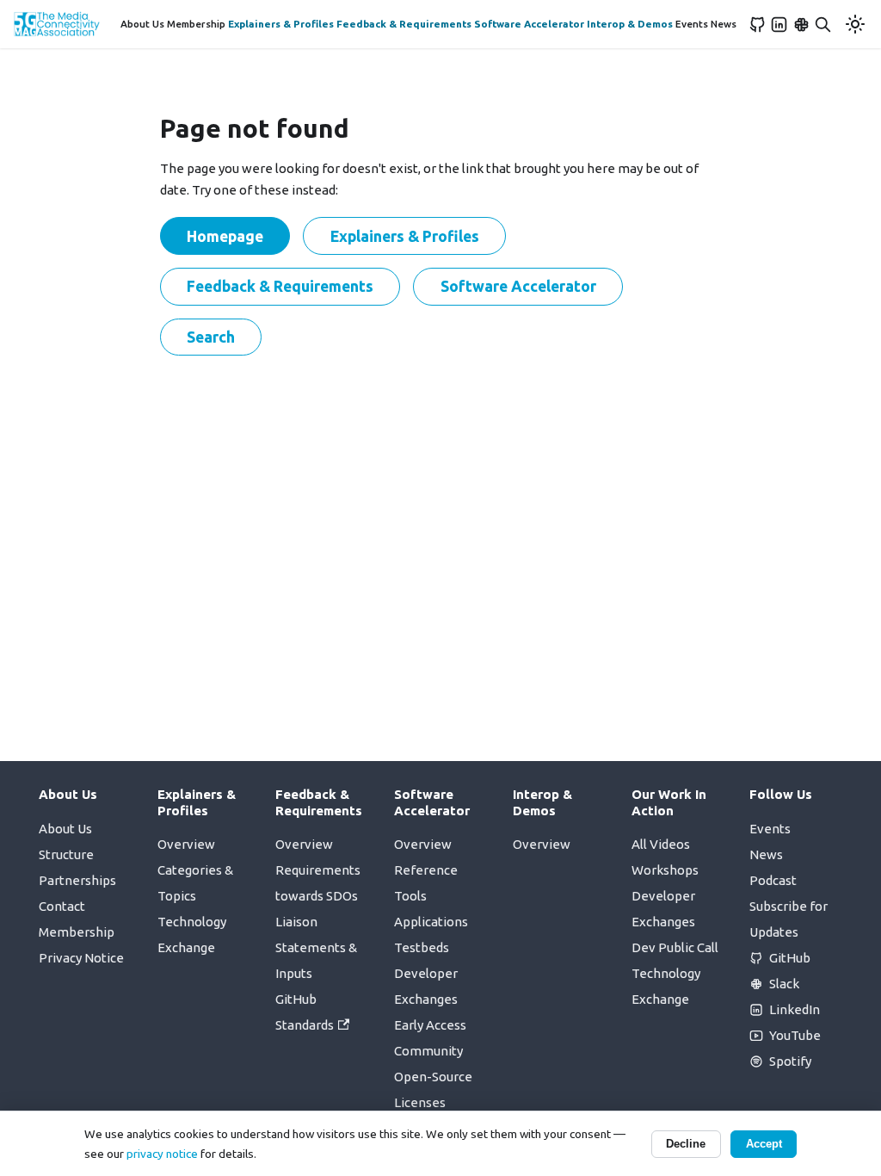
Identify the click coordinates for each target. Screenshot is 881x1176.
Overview (186, 844)
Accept (764, 1143)
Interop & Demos (630, 23)
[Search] (823, 24)
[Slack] (801, 24)
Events (691, 23)
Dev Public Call (674, 947)
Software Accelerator (529, 23)
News (723, 23)
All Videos (660, 844)
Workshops (665, 870)
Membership (196, 23)
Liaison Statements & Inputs (316, 947)
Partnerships (77, 880)
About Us (142, 23)
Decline (685, 1143)
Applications (431, 921)
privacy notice (162, 1154)
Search (211, 336)
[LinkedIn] (779, 24)
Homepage (225, 235)
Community (428, 1050)
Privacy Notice (81, 957)
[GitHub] (758, 24)
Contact (62, 906)
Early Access (430, 1025)
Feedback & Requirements (403, 23)
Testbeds (421, 947)
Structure (66, 854)
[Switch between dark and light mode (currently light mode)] (855, 24)
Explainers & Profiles (281, 23)
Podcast (773, 880)
